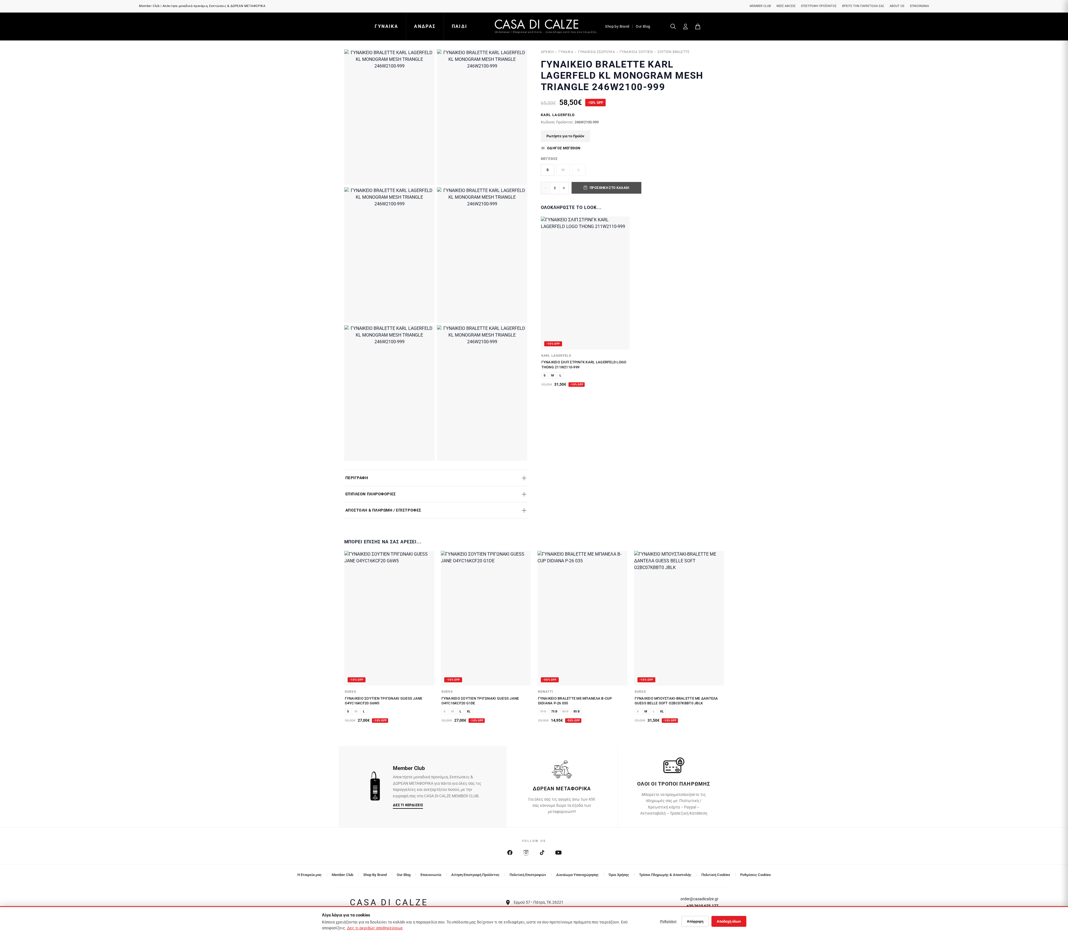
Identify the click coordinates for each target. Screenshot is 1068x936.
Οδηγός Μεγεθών (563, 148)
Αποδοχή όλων (729, 921)
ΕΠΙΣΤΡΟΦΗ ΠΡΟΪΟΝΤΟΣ (819, 6)
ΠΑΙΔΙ (459, 26)
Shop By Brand (375, 875)
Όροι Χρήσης (619, 875)
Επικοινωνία (430, 875)
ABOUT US (897, 6)
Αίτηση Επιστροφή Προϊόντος (475, 875)
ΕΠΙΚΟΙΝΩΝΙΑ (919, 6)
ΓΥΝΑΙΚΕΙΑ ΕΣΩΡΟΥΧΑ (596, 52)
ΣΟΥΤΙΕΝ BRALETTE (674, 52)
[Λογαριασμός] (685, 26)
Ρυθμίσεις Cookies (755, 875)
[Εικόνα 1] (389, 117)
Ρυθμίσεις (668, 921)
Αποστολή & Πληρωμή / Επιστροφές (383, 510)
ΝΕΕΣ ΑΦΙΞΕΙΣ (785, 6)
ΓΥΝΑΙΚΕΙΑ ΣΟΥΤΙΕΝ (636, 52)
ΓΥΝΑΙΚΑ (386, 26)
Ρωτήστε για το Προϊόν (565, 136)
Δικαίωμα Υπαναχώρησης (577, 875)
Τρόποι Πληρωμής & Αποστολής (665, 875)
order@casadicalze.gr (699, 899)
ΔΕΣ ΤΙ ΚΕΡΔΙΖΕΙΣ (408, 805)
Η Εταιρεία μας (309, 875)
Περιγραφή (356, 478)
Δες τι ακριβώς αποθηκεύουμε (375, 928)
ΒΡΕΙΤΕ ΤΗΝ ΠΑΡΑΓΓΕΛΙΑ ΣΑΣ (863, 6)
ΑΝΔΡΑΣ (425, 26)
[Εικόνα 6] (482, 393)
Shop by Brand (617, 26)
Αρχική (547, 52)
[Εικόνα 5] (389, 393)
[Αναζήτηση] (673, 26)
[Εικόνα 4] (482, 255)
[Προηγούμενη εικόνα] (548, 283)
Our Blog (643, 26)
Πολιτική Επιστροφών (528, 875)
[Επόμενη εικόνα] (622, 283)
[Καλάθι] (697, 26)
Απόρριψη (695, 921)
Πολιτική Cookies (715, 875)
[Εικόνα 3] (389, 255)
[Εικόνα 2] (482, 117)
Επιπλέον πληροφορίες (370, 494)
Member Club (342, 875)
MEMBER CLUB (760, 6)
